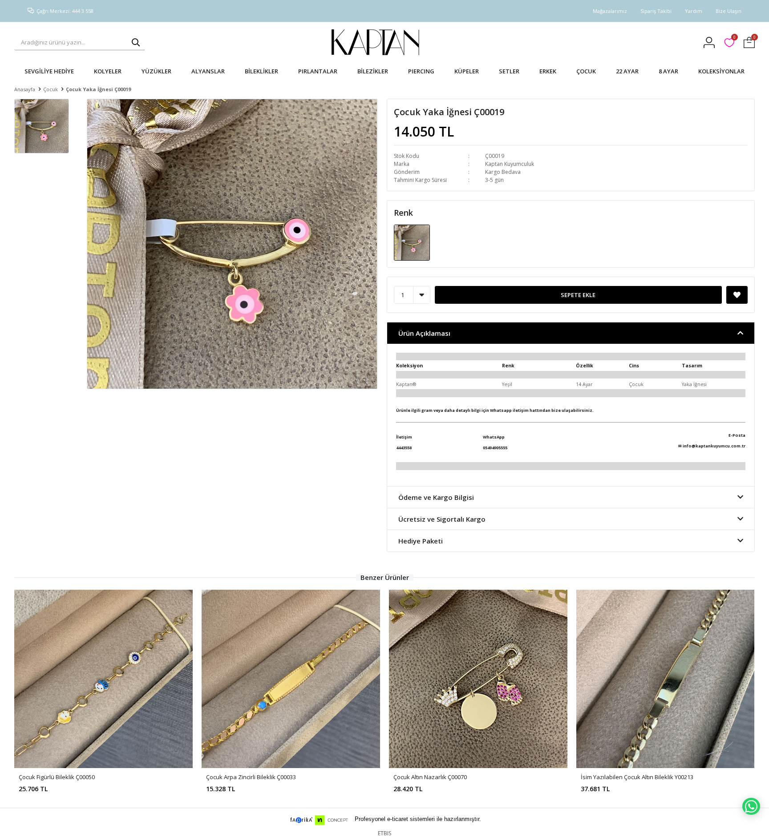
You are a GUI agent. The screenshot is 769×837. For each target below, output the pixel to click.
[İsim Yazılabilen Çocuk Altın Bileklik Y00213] (665, 679)
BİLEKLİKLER (261, 71)
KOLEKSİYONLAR (721, 71)
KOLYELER (107, 71)
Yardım (693, 11)
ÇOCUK (586, 71)
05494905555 (495, 448)
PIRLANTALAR (317, 71)
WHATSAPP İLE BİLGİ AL (751, 806)
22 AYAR (627, 71)
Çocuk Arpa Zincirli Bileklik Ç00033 (251, 777)
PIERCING (421, 71)
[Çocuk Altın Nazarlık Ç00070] (478, 679)
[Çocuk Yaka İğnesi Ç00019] (412, 242)
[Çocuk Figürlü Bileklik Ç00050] (103, 679)
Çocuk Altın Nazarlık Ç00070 (430, 777)
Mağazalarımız (610, 11)
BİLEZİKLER (372, 71)
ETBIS (384, 833)
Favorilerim (734, 38)
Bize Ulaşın (728, 11)
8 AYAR (668, 71)
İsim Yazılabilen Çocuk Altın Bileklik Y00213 (637, 777)
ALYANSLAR (208, 71)
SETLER (509, 71)
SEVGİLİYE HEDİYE (49, 71)
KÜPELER (466, 71)
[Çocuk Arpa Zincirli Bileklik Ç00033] (291, 679)
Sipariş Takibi (656, 11)
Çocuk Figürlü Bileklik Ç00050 (57, 777)
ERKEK (547, 71)
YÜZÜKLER (156, 71)
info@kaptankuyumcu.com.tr (714, 446)
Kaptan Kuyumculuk (509, 164)
